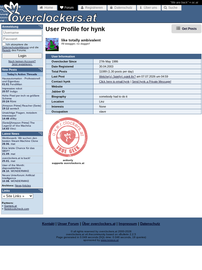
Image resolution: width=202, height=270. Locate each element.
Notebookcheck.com (16, 208)
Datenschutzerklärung (15, 47)
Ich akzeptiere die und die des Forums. (20, 47)
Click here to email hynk (114, 81)
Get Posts (189, 29)
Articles (26, 185)
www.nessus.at (110, 240)
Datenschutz (150, 224)
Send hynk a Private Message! (151, 81)
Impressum (128, 224)
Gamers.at (10, 205)
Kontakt (48, 224)
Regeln (6, 50)
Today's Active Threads (22, 74)
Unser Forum (68, 224)
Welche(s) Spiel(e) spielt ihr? (117, 76)
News (18, 185)
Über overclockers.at (98, 224)
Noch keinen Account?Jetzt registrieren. (22, 63)
